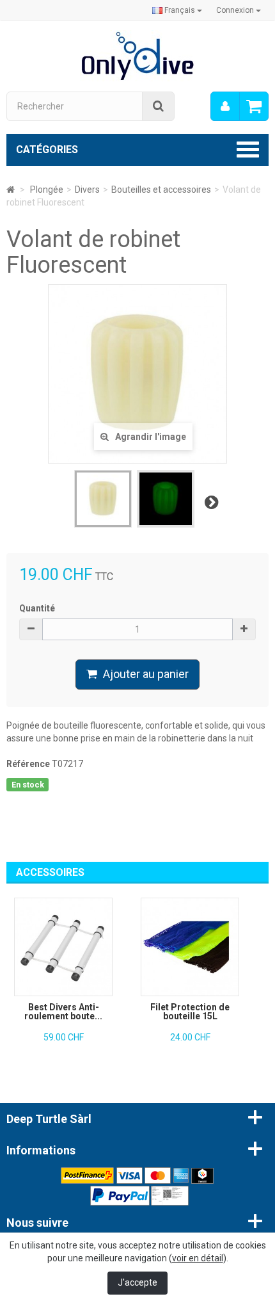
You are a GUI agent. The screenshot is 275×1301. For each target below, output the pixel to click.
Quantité (37, 608)
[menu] (225, 106)
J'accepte (137, 1282)
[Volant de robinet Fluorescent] (103, 499)
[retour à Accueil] (10, 189)
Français (179, 10)
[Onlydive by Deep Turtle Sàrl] (138, 55)
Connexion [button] (236, 10)
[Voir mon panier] (254, 106)
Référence (28, 764)
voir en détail (197, 1258)
